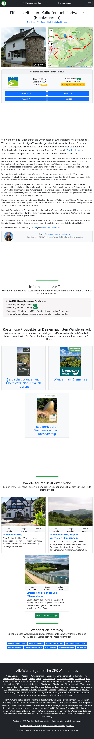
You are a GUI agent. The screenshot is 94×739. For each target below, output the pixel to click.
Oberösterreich (71, 684)
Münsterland (21, 684)
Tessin (30, 692)
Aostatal (25, 676)
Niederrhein (34, 684)
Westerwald (70, 695)
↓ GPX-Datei (25, 93)
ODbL (89, 66)
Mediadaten (45, 721)
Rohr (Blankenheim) (15, 648)
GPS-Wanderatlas (32, 3)
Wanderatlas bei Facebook (54, 725)
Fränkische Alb (49, 678)
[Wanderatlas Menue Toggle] (89, 3)
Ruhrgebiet (24, 687)
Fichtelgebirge (35, 678)
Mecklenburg (9, 684)
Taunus (23, 692)
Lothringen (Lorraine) (34, 681)
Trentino (85, 692)
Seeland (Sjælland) (29, 689)
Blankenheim (73, 150)
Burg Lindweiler (50, 648)
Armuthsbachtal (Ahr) (66, 648)
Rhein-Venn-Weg (12, 534)
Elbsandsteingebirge (12, 678)
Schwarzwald (14, 689)
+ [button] (51, 30)
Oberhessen (58, 684)
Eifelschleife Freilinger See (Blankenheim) (42, 594)
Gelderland (80, 678)
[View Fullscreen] (51, 39)
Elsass (24, 678)
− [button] (51, 33)
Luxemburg (67, 681)
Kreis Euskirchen (59, 22)
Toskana (76, 692)
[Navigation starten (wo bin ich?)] (51, 44)
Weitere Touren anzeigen (47, 615)
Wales (45, 695)
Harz (88, 678)
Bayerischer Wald (38, 676)
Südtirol (85, 689)
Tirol (69, 692)
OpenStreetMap (83, 66)
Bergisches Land (54, 676)
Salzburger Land (52, 687)
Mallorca (86, 681)
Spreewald (62, 689)
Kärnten (13, 681)
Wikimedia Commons (50, 227)
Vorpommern (36, 695)
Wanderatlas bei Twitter (30, 725)
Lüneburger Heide (53, 681)
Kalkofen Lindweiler (36, 643)
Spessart (52, 689)
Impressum (77, 721)
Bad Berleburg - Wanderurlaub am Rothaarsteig (47, 430)
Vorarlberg (23, 695)
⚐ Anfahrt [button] (25, 99)
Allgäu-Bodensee (13, 676)
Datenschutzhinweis (61, 721)
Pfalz (82, 684)
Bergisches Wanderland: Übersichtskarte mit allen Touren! (23, 383)
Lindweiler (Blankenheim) (33, 648)
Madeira (77, 681)
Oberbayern (46, 684)
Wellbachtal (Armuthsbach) (17, 643)
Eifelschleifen (81, 648)
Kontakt (70, 725)
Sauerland (75, 687)
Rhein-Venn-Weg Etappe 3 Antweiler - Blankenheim (65, 536)
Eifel (49, 22)
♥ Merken (68, 93)
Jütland (6, 681)
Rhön (16, 687)
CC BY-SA (33, 227)
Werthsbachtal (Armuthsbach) (76, 643)
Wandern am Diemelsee (70, 379)
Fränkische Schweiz (65, 678)
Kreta (21, 681)
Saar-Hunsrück (37, 687)
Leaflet (68, 66)
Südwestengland (11, 692)
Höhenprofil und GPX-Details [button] (73, 85)
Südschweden (75, 689)
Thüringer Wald (59, 692)
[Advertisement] (47, 121)
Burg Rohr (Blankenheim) (54, 643)
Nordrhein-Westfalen (36, 22)
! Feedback (68, 99)
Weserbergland (56, 695)
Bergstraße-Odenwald (72, 676)
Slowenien (42, 689)
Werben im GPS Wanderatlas (25, 721)
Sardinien (65, 687)
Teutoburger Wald (43, 692)
